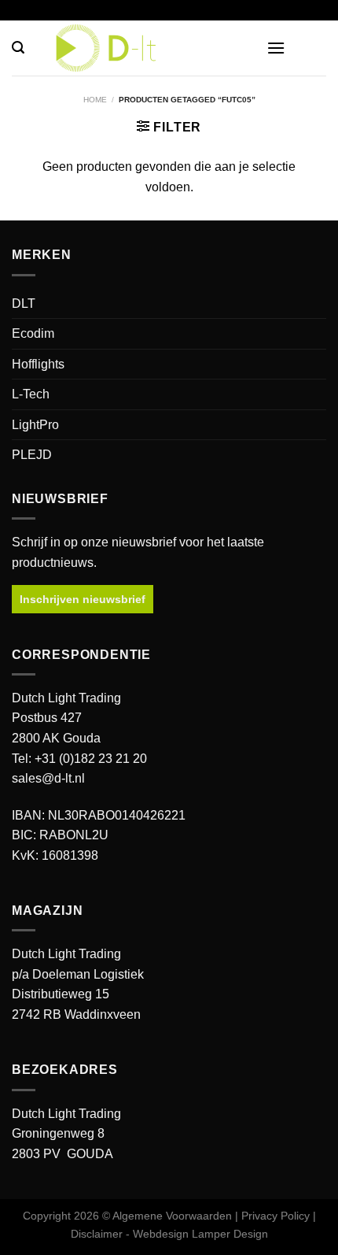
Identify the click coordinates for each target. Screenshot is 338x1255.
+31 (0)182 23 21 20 (91, 758)
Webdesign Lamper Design (200, 1233)
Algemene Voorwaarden (172, 1215)
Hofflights (38, 364)
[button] (18, 47)
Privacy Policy (275, 1215)
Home (95, 99)
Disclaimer (97, 1233)
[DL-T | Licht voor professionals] (169, 48)
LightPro (35, 424)
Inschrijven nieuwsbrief (82, 599)
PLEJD (32, 454)
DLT (23, 303)
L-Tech (31, 394)
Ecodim (33, 333)
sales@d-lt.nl (48, 778)
